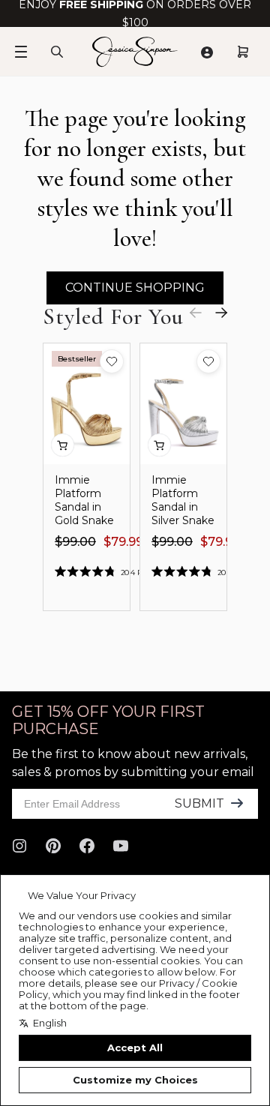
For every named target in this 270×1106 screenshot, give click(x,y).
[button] (111, 361)
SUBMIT (199, 803)
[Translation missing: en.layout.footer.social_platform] (19, 846)
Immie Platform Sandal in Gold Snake (84, 500)
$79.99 (123, 542)
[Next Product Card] (221, 313)
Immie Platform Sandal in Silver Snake (183, 500)
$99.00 (75, 542)
